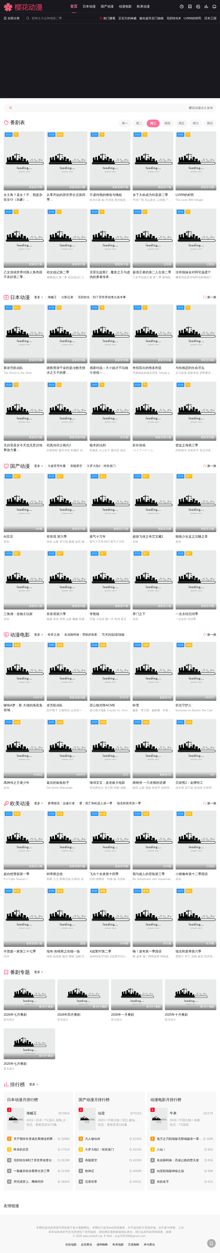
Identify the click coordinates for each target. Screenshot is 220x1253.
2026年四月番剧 (68, 1014)
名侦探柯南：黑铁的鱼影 (80, 634)
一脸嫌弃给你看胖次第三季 (32, 1171)
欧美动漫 (143, 6)
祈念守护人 (184, 705)
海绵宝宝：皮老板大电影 (107, 782)
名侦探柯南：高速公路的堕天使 (178, 1160)
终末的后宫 (21, 1149)
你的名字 (163, 1181)
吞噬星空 (76, 466)
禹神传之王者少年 (16, 782)
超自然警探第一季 (16, 874)
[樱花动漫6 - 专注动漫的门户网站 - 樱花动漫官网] (23, 7)
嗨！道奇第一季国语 (147, 951)
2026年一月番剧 (122, 1014)
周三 (153, 123)
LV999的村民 (185, 195)
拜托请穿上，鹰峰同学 (29, 1181)
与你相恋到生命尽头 (190, 368)
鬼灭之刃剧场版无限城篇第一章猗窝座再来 (185, 1138)
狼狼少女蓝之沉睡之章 (192, 536)
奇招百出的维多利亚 (147, 368)
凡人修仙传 (92, 1138)
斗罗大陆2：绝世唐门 (101, 466)
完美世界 (91, 1181)
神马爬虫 (149, 1244)
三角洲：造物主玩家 (18, 614)
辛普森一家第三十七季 (20, 951)
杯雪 (136, 705)
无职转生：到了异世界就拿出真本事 (102, 297)
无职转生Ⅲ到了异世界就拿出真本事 (37, 1160)
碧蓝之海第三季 (187, 445)
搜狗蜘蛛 (102, 1244)
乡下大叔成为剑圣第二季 (150, 195)
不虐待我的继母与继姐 (106, 195)
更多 (38, 297)
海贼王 (52, 297)
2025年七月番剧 (15, 1063)
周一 (125, 123)
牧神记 (89, 1171)
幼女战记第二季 (58, 272)
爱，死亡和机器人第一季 (95, 803)
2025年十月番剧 (176, 1014)
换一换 (209, 297)
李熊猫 (94, 614)
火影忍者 (67, 297)
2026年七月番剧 (15, 1014)
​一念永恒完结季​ (187, 614)
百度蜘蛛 (133, 1244)
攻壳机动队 (55, 705)
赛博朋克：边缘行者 (61, 803)
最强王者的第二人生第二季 (152, 272)
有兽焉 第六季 (57, 536)
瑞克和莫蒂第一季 (129, 803)
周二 (139, 123)
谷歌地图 (70, 1244)
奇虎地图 (118, 1244)
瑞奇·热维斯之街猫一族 (63, 951)
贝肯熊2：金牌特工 (189, 782)
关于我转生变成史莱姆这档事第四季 (38, 1138)
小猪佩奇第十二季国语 (192, 874)
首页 (74, 6)
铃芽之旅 (54, 634)
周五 (182, 123)
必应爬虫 (86, 1244)
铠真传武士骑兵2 (59, 445)
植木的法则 (98, 445)
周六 (196, 123)
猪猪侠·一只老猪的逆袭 (149, 782)
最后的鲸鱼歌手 (58, 782)
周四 (167, 123)
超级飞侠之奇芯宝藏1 (148, 536)
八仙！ (161, 1149)
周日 (210, 123)
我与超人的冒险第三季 (149, 874)
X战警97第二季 (100, 951)
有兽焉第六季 (56, 614)
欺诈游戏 (139, 445)
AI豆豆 (8, 536)
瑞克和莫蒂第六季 (188, 951)
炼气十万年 (98, 536)
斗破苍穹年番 (57, 466)
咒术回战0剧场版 (113, 634)
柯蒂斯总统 (55, 874)
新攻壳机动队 (13, 368)
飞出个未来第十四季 (104, 874)
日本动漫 (89, 6)
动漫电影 (125, 6)
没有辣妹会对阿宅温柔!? (193, 272)
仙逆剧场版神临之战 (170, 1171)
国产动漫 (107, 6)
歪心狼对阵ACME (102, 705)
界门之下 (139, 614)
